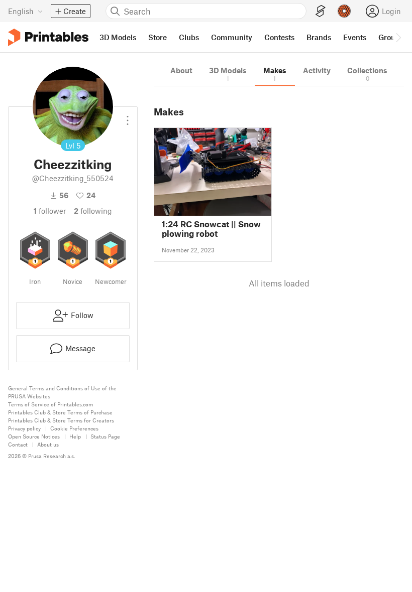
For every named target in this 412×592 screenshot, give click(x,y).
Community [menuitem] (231, 37)
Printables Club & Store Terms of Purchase (60, 412)
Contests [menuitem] (279, 37)
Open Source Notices (34, 436)
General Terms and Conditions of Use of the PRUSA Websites (62, 392)
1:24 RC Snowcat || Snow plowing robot (211, 228)
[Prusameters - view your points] (344, 11)
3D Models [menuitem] (117, 37)
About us (48, 444)
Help (75, 436)
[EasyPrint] (320, 11)
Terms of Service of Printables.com (50, 404)
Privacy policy (24, 428)
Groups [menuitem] (390, 37)
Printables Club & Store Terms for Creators (61, 420)
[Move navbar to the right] (397, 37)
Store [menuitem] (157, 37)
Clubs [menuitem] (189, 37)
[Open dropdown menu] (128, 116)
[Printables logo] (48, 37)
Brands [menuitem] (318, 37)
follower (50, 210)
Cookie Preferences (74, 428)
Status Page (105, 436)
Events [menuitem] (354, 37)
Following (93, 210)
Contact (18, 444)
